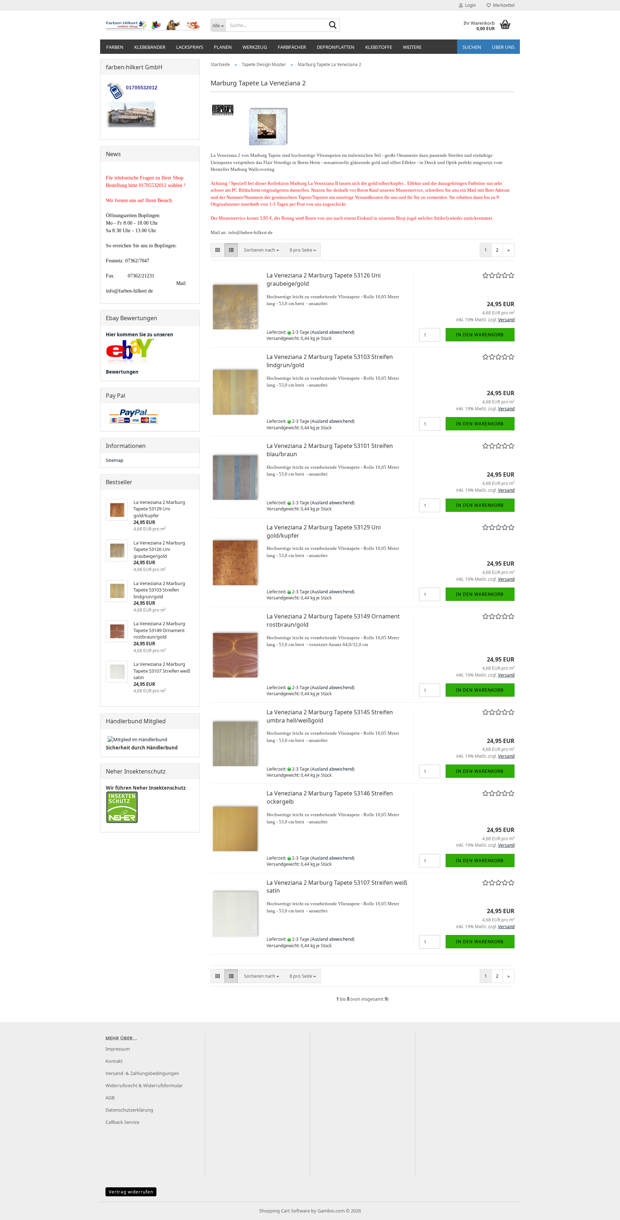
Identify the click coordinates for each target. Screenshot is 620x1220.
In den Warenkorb (480, 335)
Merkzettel (503, 5)
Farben (114, 47)
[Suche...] (333, 25)
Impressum (117, 1049)
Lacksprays (189, 47)
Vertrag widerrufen (131, 1192)
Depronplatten (335, 47)
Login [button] (469, 5)
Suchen (471, 47)
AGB (109, 1097)
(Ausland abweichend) (332, 332)
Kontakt (114, 1061)
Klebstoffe (378, 47)
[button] (218, 250)
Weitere (412, 47)
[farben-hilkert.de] (152, 25)
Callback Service (122, 1122)
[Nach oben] (600, 1209)
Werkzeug (255, 47)
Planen (223, 47)
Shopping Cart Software (284, 1210)
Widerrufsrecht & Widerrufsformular (144, 1085)
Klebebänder (149, 47)
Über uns (503, 47)
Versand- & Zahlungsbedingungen (142, 1073)
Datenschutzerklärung (129, 1110)
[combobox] (261, 250)
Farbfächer (292, 47)
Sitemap (114, 460)
